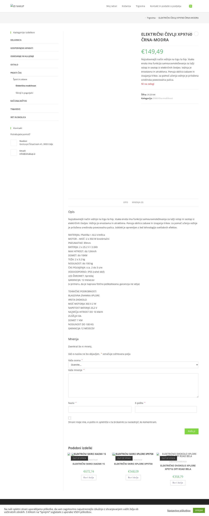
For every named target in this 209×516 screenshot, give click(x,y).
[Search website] (197, 6)
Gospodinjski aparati (21, 48)
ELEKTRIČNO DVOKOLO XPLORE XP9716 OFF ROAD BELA (178, 467)
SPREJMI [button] (199, 510)
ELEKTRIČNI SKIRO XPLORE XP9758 (133, 463)
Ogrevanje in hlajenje (22, 56)
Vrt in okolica (18, 117)
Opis (125, 202)
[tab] (126, 202)
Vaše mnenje (76, 370)
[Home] (143, 17)
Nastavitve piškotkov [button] (179, 510)
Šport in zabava (20, 79)
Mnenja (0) (137, 202)
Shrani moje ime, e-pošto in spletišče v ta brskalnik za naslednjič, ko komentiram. (112, 422)
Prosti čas (16, 72)
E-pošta (140, 403)
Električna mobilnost (163, 98)
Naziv (72, 403)
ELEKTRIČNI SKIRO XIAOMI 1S (89, 463)
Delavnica (15, 40)
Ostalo (14, 64)
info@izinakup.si (27, 153)
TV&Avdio (15, 109)
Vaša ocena (75, 360)
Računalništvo (18, 101)
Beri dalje (88, 477)
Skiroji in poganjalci (24, 92)
